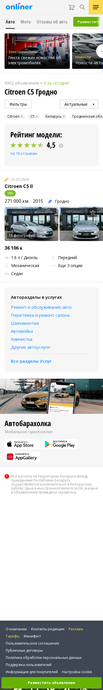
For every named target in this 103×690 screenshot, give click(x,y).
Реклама (76, 629)
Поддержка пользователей (29, 664)
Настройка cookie (77, 671)
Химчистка (21, 339)
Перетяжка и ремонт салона (40, 315)
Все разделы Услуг (31, 361)
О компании (16, 629)
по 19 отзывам (23, 153)
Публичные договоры (24, 650)
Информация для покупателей (32, 671)
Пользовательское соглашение (32, 643)
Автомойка (22, 331)
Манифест (32, 636)
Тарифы (12, 636)
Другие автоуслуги (30, 347)
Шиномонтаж (25, 323)
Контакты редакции (47, 629)
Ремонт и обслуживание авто (41, 307)
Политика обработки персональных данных (44, 657)
